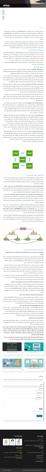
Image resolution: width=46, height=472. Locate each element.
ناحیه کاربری (15, 28)
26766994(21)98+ (39, 456)
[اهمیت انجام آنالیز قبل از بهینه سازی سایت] (34, 363)
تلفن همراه (40, 388)
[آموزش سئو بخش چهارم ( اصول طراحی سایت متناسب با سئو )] (12, 363)
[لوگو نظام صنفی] (12, 442)
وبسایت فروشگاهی (18, 455)
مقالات (20, 28)
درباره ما (11, 28)
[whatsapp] (6, 470)
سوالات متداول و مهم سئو (34, 352)
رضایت (41, 384)
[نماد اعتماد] (19, 442)
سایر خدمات (30, 28)
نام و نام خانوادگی (39, 393)
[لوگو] (7, 6)
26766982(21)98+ (39, 458)
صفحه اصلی (41, 28)
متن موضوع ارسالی (39, 397)
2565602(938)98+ (39, 461)
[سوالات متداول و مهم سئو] (34, 347)
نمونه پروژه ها (24, 28)
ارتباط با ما (7, 28)
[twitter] (8, 470)
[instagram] (4, 470)
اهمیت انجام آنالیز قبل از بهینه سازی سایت (34, 368)
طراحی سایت (36, 28)
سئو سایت (41, 443)
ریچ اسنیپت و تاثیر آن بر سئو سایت (12, 352)
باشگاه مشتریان (19, 451)
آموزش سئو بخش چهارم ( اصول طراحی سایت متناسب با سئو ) (12, 369)
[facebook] (10, 470)
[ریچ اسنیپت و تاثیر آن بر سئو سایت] (12, 347)
